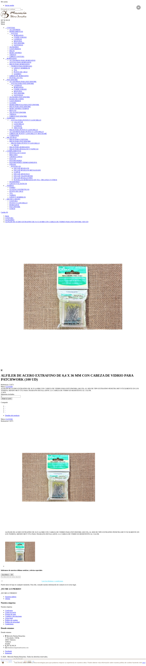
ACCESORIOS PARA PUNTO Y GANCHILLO (26, 132)
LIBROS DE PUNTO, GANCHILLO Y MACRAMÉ (28, 133)
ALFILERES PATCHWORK (19, 97)
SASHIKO (17, 74)
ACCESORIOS (14, 29)
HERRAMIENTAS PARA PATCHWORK (24, 105)
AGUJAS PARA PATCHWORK (22, 83)
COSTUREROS (15, 49)
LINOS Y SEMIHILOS (22, 68)
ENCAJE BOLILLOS (21, 168)
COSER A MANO (20, 37)
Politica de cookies (11, 620)
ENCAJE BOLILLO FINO (23, 178)
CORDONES (14, 135)
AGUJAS (14, 33)
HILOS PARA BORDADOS (19, 64)
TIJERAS (12, 55)
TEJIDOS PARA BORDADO (21, 66)
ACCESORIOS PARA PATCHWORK (22, 81)
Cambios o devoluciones (13, 616)
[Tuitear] (5, 408)
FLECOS (12, 159)
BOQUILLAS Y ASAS (17, 153)
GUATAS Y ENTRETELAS (19, 189)
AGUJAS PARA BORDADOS (20, 62)
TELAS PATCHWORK (17, 112)
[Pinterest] (5, 412)
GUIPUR (17, 172)
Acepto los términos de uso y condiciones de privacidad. (33, 581)
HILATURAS (12, 137)
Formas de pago (10, 614)
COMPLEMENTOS (14, 151)
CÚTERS (12, 103)
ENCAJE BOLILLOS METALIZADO (27, 170)
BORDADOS (18, 35)
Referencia (5, 421)
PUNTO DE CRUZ (20, 72)
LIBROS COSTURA (16, 56)
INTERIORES (14, 182)
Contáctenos (9, 624)
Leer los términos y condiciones (52, 581)
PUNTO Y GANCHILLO (18, 203)
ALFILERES (14, 47)
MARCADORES (15, 53)
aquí (143, 662)
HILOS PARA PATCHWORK (20, 107)
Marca (3, 387)
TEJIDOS (10, 185)
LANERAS (18, 39)
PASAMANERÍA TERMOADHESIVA (23, 162)
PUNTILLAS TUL (16, 78)
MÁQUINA (18, 41)
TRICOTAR (18, 128)
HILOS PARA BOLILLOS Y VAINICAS (23, 149)
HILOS (12, 51)
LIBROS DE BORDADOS (19, 76)
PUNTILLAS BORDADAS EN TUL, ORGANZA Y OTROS (35, 180)
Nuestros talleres (10, 597)
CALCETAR (18, 122)
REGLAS (12, 110)
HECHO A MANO (13, 199)
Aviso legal (9, 618)
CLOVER (9, 387)
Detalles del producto (12, 415)
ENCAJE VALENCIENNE (23, 176)
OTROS (12, 209)
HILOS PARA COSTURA (18, 139)
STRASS (12, 164)
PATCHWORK (19, 43)
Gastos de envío (10, 612)
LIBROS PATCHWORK (18, 116)
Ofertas (7, 599)
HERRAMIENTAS (16, 31)
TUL (15, 70)
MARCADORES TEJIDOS (19, 108)
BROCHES (13, 155)
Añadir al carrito (6, 398)
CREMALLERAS (15, 157)
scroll (138, 7)
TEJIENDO (11, 118)
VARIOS (12, 195)
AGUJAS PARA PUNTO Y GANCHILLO (26, 120)
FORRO (12, 187)
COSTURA (11, 28)
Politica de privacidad (12, 622)
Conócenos (9, 610)
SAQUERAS (18, 45)
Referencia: (5, 385)
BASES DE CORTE (16, 99)
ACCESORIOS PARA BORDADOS (22, 60)
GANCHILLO (19, 124)
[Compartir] (5, 406)
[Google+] (5, 410)
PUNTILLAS (16, 166)
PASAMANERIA (15, 160)
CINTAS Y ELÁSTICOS (18, 184)
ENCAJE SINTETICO (22, 174)
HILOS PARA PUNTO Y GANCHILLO (23, 130)
